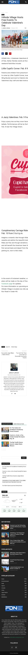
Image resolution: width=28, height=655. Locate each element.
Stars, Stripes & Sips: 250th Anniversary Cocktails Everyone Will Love (18, 542)
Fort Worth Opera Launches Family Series (12, 485)
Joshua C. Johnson (6, 28)
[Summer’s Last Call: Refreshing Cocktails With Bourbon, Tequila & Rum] (5, 527)
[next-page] (5, 450)
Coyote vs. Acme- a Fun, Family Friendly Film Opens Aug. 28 (17, 436)
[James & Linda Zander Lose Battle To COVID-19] (5, 569)
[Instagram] (16, 647)
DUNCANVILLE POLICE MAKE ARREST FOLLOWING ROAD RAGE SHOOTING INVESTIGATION (14, 481)
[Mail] (15, 394)
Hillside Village (14, 346)
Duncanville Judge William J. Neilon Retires (7, 353)
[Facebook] (12, 394)
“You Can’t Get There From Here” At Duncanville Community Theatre (21, 355)
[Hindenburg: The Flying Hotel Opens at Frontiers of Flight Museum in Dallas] (5, 534)
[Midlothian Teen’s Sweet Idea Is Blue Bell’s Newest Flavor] (5, 554)
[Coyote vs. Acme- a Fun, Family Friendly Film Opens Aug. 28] (5, 436)
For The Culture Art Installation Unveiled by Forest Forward (16, 429)
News (6, 12)
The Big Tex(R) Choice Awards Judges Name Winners (16, 444)
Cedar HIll (8, 346)
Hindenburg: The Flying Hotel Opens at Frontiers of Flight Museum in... (17, 534)
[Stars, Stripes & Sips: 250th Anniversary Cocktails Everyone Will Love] (5, 542)
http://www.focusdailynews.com (14, 374)
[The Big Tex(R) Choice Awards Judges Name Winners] (5, 444)
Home (2, 12)
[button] (2, 2)
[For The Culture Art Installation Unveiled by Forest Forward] (5, 429)
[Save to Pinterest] (10, 53)
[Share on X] (6, 53)
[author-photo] (14, 370)
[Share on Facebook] (2, 53)
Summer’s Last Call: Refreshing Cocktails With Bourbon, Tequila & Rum (18, 527)
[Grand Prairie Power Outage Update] (5, 561)
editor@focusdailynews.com (17, 637)
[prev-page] (2, 450)
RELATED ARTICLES (7, 424)
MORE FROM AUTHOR (19, 424)
